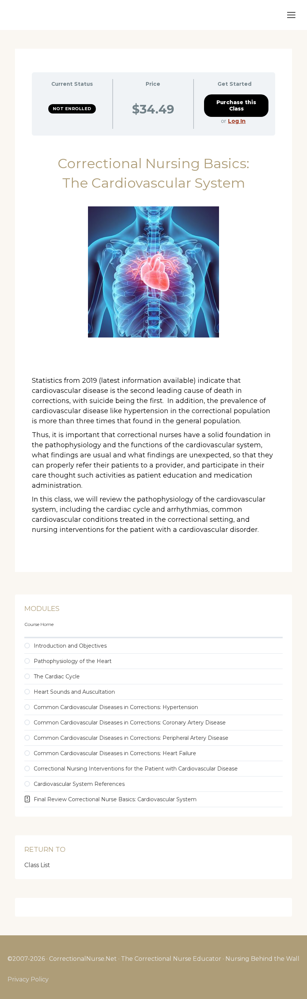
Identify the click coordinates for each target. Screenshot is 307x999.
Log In (237, 121)
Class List (37, 865)
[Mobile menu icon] (291, 15)
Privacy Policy (28, 979)
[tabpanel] (153, 345)
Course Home (39, 624)
